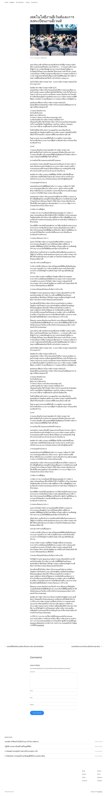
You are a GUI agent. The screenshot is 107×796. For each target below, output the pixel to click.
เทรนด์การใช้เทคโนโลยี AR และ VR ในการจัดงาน (22, 742)
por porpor (37, 57)
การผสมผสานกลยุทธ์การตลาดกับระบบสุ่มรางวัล (21, 751)
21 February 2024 (98, 741)
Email (31, 697)
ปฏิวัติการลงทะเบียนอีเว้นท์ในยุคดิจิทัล (18, 746)
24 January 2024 (98, 751)
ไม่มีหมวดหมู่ (43, 57)
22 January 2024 (98, 756)
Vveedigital (40, 625)
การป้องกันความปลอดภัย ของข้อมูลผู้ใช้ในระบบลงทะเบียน (25, 756)
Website (32, 704)
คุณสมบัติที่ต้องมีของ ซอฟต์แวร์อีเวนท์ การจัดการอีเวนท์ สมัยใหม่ (25, 646)
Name (31, 690)
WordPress (99, 791)
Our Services (19, 2)
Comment (32, 671)
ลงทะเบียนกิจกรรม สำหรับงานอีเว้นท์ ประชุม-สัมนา (85, 646)
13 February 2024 (98, 746)
